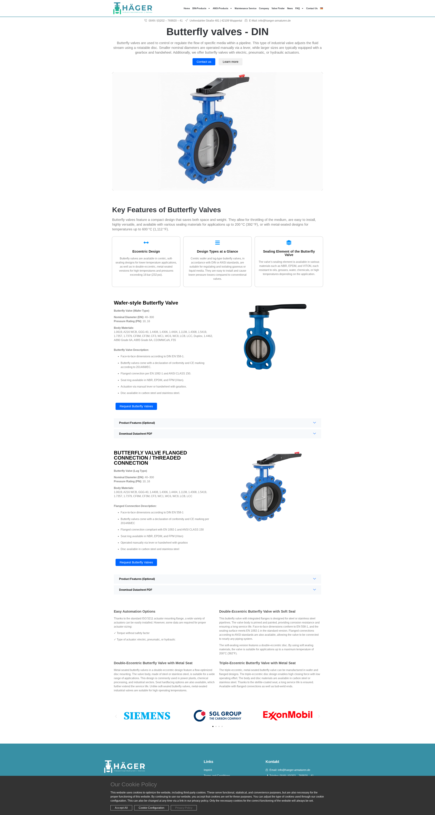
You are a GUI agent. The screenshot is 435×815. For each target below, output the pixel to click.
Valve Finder (278, 8)
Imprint (208, 770)
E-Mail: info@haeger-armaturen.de (270, 20)
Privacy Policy (183, 807)
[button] (116, 716)
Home (187, 8)
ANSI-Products (220, 8)
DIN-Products (199, 8)
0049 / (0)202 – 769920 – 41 (166, 20)
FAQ (297, 8)
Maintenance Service (245, 8)
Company (264, 8)
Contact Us (312, 8)
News (290, 8)
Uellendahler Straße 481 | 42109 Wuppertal (216, 20)
